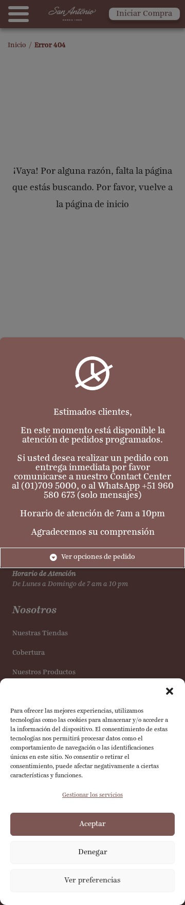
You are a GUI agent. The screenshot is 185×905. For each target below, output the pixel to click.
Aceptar (92, 824)
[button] (169, 691)
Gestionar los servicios (92, 795)
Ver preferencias (92, 880)
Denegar (92, 852)
